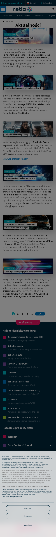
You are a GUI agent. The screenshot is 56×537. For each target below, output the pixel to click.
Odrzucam (28, 516)
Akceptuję (28, 508)
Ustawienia (28, 525)
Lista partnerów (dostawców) (12, 497)
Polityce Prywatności (36, 467)
